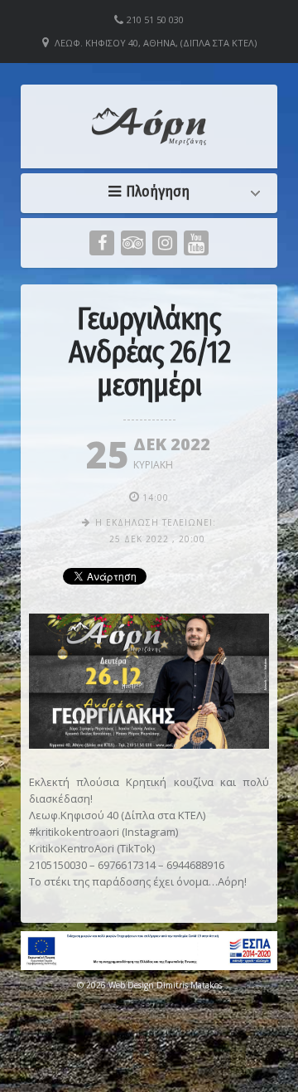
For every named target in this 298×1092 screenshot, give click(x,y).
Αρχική (153, 191)
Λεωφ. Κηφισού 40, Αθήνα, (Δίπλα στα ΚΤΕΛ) (156, 42)
